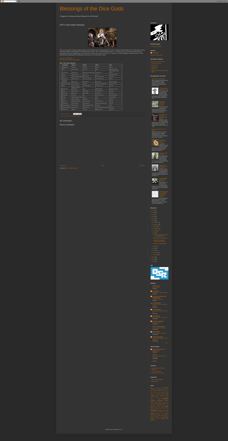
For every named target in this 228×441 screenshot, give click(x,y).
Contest (166, 392)
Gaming (163, 401)
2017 (153, 214)
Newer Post (63, 165)
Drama (157, 395)
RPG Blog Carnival (164, 412)
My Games (154, 68)
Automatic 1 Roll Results (66, 58)
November (156, 224)
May (154, 248)
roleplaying (156, 412)
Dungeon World (154, 396)
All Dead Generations (157, 337)
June (154, 246)
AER (163, 389)
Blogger (120, 429)
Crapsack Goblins (68, 116)
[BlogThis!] (76, 114)
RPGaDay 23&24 (156, 350)
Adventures (159, 389)
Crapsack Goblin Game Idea (163, 154)
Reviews (163, 410)
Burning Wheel (165, 390)
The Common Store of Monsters (159, 333)
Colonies (163, 392)
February (155, 252)
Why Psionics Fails (156, 322)
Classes (158, 392)
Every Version (162, 396)
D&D (73, 116)
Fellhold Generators (156, 63)
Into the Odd (155, 65)
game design (158, 401)
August (155, 231)
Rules (78, 116)
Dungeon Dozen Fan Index (158, 61)
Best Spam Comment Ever (158, 78)
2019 (153, 210)
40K (151, 387)
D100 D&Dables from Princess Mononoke (163, 180)
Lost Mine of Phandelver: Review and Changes (162, 103)
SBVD (166, 414)
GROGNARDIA (156, 316)
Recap (159, 410)
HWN (165, 403)
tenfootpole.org (156, 286)
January (155, 254)
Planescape (157, 408)
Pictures (152, 408)
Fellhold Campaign (157, 400)
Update (160, 417)
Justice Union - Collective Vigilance (159, 292)
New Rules (161, 407)
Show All (166, 342)
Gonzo (167, 401)
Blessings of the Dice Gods (92, 9)
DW (158, 396)
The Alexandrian (156, 303)
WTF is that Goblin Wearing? (160, 238)
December (156, 222)
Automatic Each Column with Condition (70, 59)
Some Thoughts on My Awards (159, 327)
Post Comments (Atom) (71, 168)
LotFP (167, 404)
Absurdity (159, 387)
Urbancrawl (165, 417)
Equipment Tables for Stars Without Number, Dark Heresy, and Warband (163, 194)
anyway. (154, 361)
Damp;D (153, 395)
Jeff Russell (155, 52)
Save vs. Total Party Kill (158, 326)
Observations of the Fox (158, 349)
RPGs (153, 414)
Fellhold (165, 399)
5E (155, 387)
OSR (76, 116)
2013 (153, 257)
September (156, 228)
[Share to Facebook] (79, 114)
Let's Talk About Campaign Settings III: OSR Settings (163, 116)
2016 (153, 216)
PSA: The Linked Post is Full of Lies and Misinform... (160, 235)
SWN (159, 415)
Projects (154, 410)
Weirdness (158, 418)
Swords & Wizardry (156, 371)
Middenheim (155, 67)
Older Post (142, 165)
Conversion (153, 393)
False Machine (156, 331)
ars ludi (154, 354)
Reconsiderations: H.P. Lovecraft (159, 317)
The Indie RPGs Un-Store (158, 373)
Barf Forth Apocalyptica (157, 379)
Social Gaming (154, 415)
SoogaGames (155, 291)
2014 (153, 220)
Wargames (153, 418)
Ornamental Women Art (157, 299)
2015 (153, 218)
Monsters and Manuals (158, 321)
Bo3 (161, 390)
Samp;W (162, 414)
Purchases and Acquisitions (160, 243)
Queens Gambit (155, 287)
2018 (153, 212)
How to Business (159, 403)
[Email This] (74, 114)
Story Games (155, 381)
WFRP (162, 418)
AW (159, 390)
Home (102, 165)
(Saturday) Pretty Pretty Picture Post (163, 89)
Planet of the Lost (164, 408)
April (154, 250)
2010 (153, 261)
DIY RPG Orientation (157, 46)
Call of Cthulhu (154, 392)
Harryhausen (153, 403)
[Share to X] (77, 114)
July (154, 233)
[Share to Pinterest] (81, 114)
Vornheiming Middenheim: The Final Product (163, 166)
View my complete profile (157, 55)
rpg (159, 412)
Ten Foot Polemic (156, 309)
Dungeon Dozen (164, 395)
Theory (156, 417)
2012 (153, 259)
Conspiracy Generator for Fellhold (162, 141)
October (155, 226)
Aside (157, 390)
